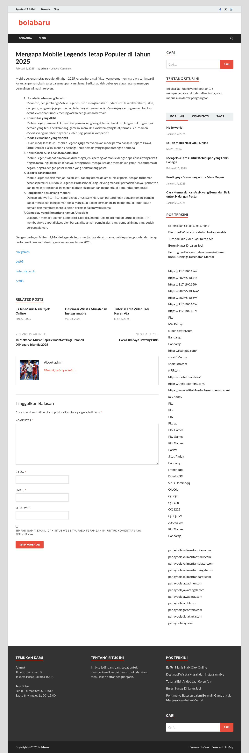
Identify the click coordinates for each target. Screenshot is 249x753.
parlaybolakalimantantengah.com (190, 570)
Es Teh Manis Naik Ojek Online (187, 142)
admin (44, 68)
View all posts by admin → (60, 370)
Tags (220, 116)
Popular (177, 116)
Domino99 (175, 476)
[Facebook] (220, 9)
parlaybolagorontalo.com (185, 610)
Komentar (24, 420)
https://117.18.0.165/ (182, 304)
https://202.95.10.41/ (182, 277)
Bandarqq (174, 337)
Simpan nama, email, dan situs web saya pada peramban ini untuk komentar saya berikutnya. (78, 532)
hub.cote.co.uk (25, 271)
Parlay (172, 450)
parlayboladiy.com (180, 623)
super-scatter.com (180, 330)
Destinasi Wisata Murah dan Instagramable (86, 311)
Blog (56, 9)
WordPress (211, 747)
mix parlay (175, 397)
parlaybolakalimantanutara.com (189, 550)
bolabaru (34, 22)
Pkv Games (175, 430)
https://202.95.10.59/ (182, 297)
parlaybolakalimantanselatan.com (190, 563)
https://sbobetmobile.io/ (184, 377)
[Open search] (231, 38)
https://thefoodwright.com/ (186, 383)
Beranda (45, 9)
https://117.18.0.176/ (182, 271)
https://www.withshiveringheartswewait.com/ (199, 390)
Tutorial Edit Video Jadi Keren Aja (190, 239)
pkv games (23, 252)
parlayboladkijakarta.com (185, 616)
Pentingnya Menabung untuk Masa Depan (195, 177)
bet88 (20, 261)
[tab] (177, 117)
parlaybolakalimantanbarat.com (189, 576)
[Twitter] (225, 9)
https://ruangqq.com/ (182, 350)
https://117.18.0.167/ (182, 311)
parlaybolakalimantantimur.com (189, 557)
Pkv (170, 317)
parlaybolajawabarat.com (185, 596)
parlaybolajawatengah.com (186, 590)
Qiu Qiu (173, 502)
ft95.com (174, 370)
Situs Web (23, 508)
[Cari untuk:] (199, 64)
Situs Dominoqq (179, 483)
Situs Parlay (176, 456)
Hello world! (175, 127)
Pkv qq (172, 423)
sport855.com (177, 357)
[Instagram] (231, 9)
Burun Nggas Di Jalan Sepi (185, 245)
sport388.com (177, 364)
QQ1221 (174, 509)
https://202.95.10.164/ (183, 291)
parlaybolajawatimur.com (185, 583)
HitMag (228, 747)
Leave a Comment (61, 68)
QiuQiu (173, 489)
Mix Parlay (175, 324)
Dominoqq (175, 469)
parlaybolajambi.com (182, 603)
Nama (21, 472)
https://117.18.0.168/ (182, 284)
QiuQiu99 (175, 516)
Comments (200, 116)
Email (21, 490)
